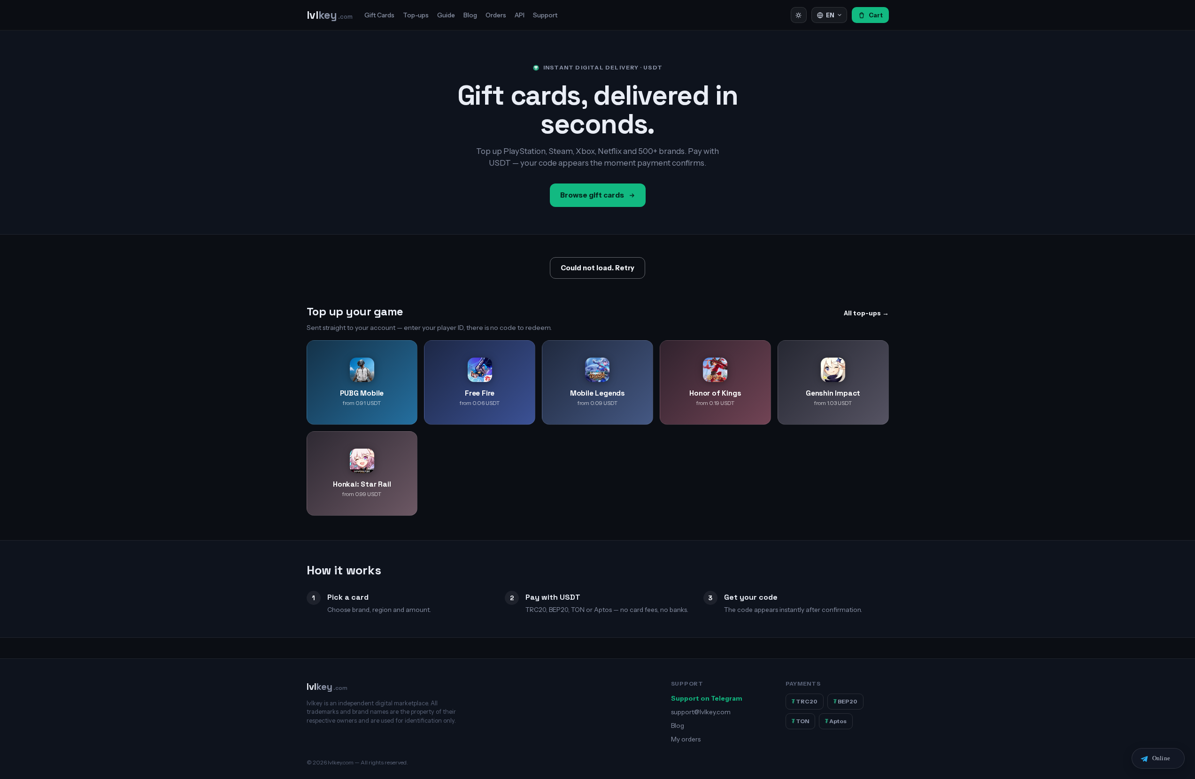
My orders (686, 739)
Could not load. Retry (597, 268)
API (519, 15)
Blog (470, 15)
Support (545, 15)
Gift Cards (379, 15)
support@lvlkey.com (701, 712)
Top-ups (416, 15)
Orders (496, 15)
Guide (446, 15)
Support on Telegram (706, 698)
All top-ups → (866, 313)
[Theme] (799, 15)
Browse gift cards (592, 195)
